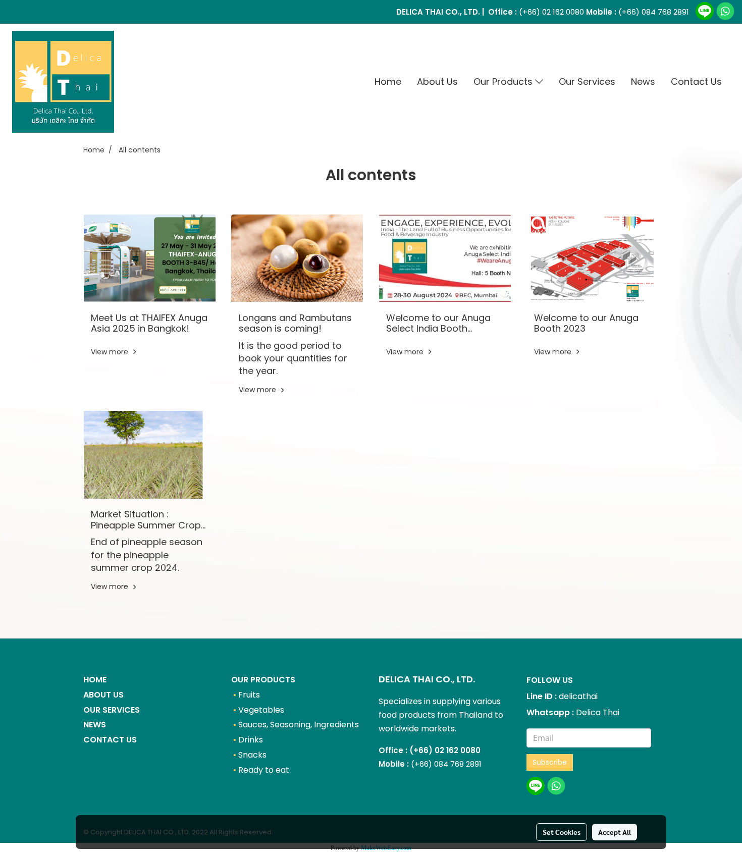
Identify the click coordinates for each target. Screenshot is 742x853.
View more (110, 352)
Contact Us (696, 81)
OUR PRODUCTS (263, 679)
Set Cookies (561, 831)
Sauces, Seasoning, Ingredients (298, 724)
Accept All (614, 831)
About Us (437, 81)
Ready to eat (263, 770)
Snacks (252, 755)
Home (388, 81)
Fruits (249, 695)
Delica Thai (597, 712)
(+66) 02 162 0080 (550, 12)
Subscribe (550, 762)
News (643, 81)
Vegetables (261, 710)
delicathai (578, 696)
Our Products (504, 81)
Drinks (250, 739)
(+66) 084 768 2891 (653, 12)
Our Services (587, 81)
